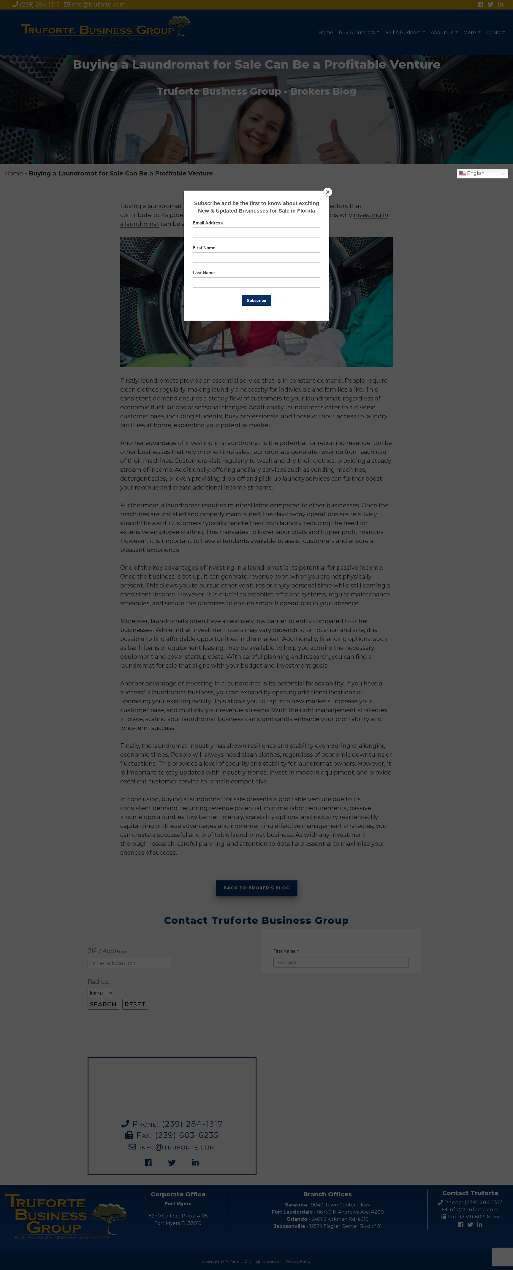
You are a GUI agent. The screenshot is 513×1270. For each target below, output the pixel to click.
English (475, 173)
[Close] (327, 192)
